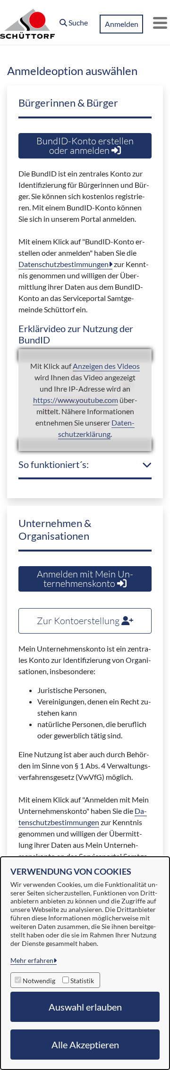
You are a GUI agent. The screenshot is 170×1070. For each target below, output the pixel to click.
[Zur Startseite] (27, 22)
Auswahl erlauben (85, 1006)
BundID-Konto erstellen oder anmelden (85, 145)
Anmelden (121, 23)
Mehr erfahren (31, 960)
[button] (74, 20)
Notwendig (39, 981)
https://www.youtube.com (75, 399)
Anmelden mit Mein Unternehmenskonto (85, 578)
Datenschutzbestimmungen (63, 263)
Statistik (82, 981)
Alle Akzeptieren (85, 1044)
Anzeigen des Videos (106, 365)
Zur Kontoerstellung (79, 621)
